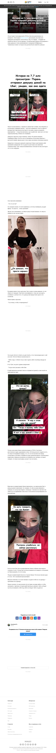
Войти (39, 2)
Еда (8, 720)
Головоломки (32, 703)
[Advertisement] (28, 60)
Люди (30, 715)
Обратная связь (11, 731)
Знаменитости (32, 713)
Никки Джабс (24, 38)
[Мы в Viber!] (33, 744)
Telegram (31, 729)
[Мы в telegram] (11, 2)
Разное (30, 718)
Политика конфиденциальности (15, 734)
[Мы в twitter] (13, 2)
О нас (9, 726)
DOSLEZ (28, 742)
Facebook (31, 726)
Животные (10, 713)
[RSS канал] (35, 744)
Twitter (30, 731)
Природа (10, 715)
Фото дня (10, 711)
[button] (17, 618)
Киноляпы (31, 708)
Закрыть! (36, 6)
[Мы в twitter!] (25, 744)
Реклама (9, 729)
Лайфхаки (10, 718)
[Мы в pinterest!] (30, 744)
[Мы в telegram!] (23, 744)
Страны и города (32, 711)
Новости (10, 703)
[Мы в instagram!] (28, 744)
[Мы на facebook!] (8, 2)
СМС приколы (32, 706)
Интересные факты (12, 708)
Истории (10, 706)
